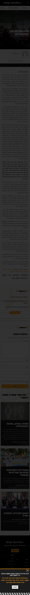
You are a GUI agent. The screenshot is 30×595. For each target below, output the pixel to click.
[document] (15, 297)
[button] (27, 570)
